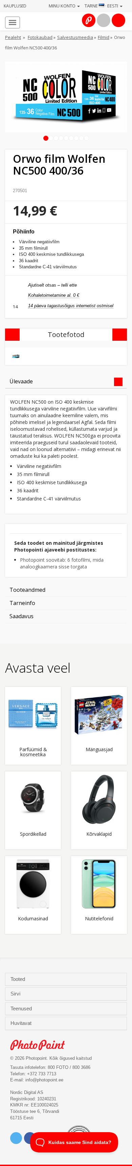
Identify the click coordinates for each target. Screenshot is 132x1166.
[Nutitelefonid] (99, 884)
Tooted (18, 979)
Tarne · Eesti (102, 6)
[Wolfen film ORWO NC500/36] (15, 356)
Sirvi (16, 993)
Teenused (21, 1008)
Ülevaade (21, 381)
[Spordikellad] (33, 799)
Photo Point (41, 1045)
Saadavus (21, 616)
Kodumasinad (33, 919)
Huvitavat (21, 1023)
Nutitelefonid (99, 919)
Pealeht (13, 37)
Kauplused (15, 6)
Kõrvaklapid (99, 834)
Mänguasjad (99, 750)
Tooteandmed (27, 589)
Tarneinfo (22, 603)
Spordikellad (33, 834)
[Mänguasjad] (99, 714)
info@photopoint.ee (44, 1079)
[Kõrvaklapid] (99, 799)
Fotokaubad (40, 37)
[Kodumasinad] (33, 884)
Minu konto (62, 6)
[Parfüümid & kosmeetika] (33, 714)
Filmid (103, 37)
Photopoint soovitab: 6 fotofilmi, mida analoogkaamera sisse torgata (62, 563)
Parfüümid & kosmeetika (33, 752)
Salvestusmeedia (75, 37)
